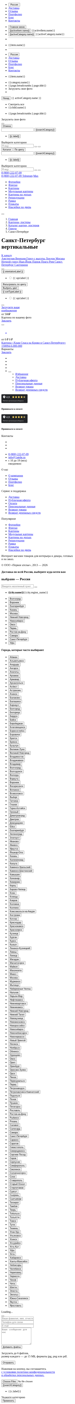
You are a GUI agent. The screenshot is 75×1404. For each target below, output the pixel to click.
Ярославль (15, 1305)
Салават (14, 1125)
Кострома (15, 915)
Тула (12, 1224)
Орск (12, 1073)
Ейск (12, 826)
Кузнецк (14, 933)
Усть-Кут (14, 1246)
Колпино (14, 907)
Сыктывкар (15, 1198)
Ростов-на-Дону (18, 632)
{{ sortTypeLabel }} (12, 291)
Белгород (15, 708)
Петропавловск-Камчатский (24, 1092)
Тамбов (13, 1206)
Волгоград (15, 598)
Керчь (13, 885)
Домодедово (16, 823)
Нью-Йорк (25, 261)
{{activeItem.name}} (19, 30)
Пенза (13, 1077)
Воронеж (14, 602)
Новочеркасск (17, 1036)
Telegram (27, 175)
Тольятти (14, 1217)
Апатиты (14, 672)
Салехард (15, 1128)
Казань (13, 609)
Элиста (13, 1291)
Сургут (13, 1191)
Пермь (13, 628)
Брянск (13, 742)
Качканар (15, 878)
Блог (11, 17)
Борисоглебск (17, 731)
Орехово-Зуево (18, 1070)
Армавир (14, 679)
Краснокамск (16, 926)
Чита (12, 1283)
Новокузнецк (16, 1018)
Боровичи (15, 734)
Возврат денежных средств (31, 389)
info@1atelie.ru (16, 457)
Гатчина (14, 801)
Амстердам (8, 258)
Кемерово (15, 882)
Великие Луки (17, 749)
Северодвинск (17, 1151)
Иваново (14, 841)
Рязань (13, 1121)
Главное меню (17, 27)
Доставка (13, 7)
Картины (13, 188)
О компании (15, 475)
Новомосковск (17, 1022)
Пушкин (14, 1103)
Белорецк (15, 712)
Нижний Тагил (17, 1014)
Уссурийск (15, 1243)
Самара (14, 635)
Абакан (13, 657)
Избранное (21, 373)
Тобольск (15, 1213)
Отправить (8, 1362)
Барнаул (14, 705)
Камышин (15, 874)
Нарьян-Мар (16, 996)
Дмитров (14, 819)
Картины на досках (19, 194)
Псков (13, 1099)
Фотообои (14, 181)
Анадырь (14, 664)
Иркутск (14, 848)
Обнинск (14, 1051)
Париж (36, 261)
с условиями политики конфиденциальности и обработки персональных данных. (28, 1373)
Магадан (14, 959)
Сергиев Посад (18, 1154)
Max (35, 175)
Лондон (51, 258)
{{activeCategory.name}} (22, 34)
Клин (12, 893)
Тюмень (14, 1228)
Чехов (13, 1280)
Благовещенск (17, 727)
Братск (13, 738)
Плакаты (13, 203)
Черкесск (15, 1276)
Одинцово (15, 1055)
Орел (12, 1062)
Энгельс (14, 1294)
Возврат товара (24, 386)
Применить (8, 1400)
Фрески (12, 185)
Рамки (12, 200)
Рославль (15, 1110)
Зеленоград (16, 834)
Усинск (13, 1239)
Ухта (12, 1254)
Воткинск (14, 789)
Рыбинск (14, 1117)
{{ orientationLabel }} (13, 271)
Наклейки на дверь (19, 207)
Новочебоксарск (18, 1033)
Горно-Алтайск (17, 808)
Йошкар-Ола (16, 852)
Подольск (15, 1095)
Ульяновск (15, 1235)
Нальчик (14, 992)
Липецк (13, 955)
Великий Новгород (19, 753)
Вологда (14, 775)
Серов (13, 1158)
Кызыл (13, 944)
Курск (13, 941)
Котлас (13, 918)
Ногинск (14, 1044)
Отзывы (13, 11)
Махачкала (15, 970)
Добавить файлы (12, 1347)
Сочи (12, 1176)
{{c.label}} (14, 136)
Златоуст (15, 837)
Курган (13, 937)
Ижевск (14, 845)
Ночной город (10, 261)
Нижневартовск (18, 1003)
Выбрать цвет (10, 288)
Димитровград (17, 815)
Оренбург (15, 1066)
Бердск (13, 716)
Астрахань (15, 690)
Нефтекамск (16, 1000)
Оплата (12, 503)
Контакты (14, 20)
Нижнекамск (16, 1007)
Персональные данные (28, 383)
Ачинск (13, 694)
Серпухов (15, 1162)
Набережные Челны (20, 988)
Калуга (13, 863)
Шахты (13, 1287)
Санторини (21, 264)
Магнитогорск (17, 963)
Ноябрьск (15, 1047)
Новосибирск (16, 621)
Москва (60, 258)
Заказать (6, 320)
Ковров (13, 900)
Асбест (13, 686)
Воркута (14, 778)
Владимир (15, 764)
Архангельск (16, 683)
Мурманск (15, 981)
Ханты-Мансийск (18, 1261)
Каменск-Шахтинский (21, 871)
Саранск (14, 1140)
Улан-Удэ (14, 1232)
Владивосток (17, 756)
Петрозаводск (17, 1088)
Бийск (13, 719)
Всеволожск (16, 793)
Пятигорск (15, 1106)
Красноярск (16, 930)
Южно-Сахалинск (19, 1298)
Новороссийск (17, 1025)
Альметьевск (17, 661)
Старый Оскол (17, 1184)
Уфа (12, 643)
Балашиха (15, 701)
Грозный (14, 812)
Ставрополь (16, 1180)
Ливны (13, 952)
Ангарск (14, 668)
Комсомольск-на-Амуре (22, 911)
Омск (12, 624)
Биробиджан (16, 723)
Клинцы (14, 896)
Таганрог (14, 1202)
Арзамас (14, 675)
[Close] (2, 1315)
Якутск (13, 1302)
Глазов (13, 804)
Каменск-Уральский (20, 867)
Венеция (20, 258)
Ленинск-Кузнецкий (20, 948)
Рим (52, 261)
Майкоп (14, 966)
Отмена (7, 126)
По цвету (19, 149)
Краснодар (15, 922)
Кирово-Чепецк (17, 889)
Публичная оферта (26, 380)
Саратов (14, 1143)
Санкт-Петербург (18, 639)
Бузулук (14, 745)
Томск (13, 1221)
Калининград (16, 860)
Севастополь (17, 1147)
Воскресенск (16, 786)
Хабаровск (15, 1257)
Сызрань (14, 1195)
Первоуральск (17, 1081)
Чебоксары (15, 1265)
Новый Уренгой (17, 1040)
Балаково (15, 697)
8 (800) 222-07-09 (11, 172)
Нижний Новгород (19, 617)
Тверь (13, 1210)
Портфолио (15, 14)
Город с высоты (36, 258)
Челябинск (15, 1268)
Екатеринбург (17, 606)
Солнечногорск (18, 1173)
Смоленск (15, 1169)
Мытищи (14, 985)
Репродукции (16, 197)
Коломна (14, 904)
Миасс (13, 974)
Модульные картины (20, 191)
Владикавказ (16, 760)
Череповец (15, 1272)
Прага (45, 261)
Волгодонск (16, 771)
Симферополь (17, 1165)
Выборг (13, 797)
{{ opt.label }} (20, 278)
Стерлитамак (17, 1187)
